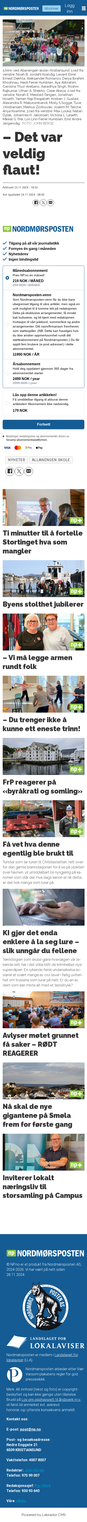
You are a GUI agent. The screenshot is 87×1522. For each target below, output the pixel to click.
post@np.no (30, 1429)
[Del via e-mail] (50, 202)
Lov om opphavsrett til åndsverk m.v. (51, 1399)
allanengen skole (51, 460)
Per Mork (43, 1486)
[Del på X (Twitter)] (43, 202)
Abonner (51, 8)
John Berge (34, 1470)
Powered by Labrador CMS (43, 1515)
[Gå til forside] (21, 8)
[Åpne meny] (84, 8)
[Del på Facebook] (36, 202)
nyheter (16, 460)
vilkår (20, 1501)
